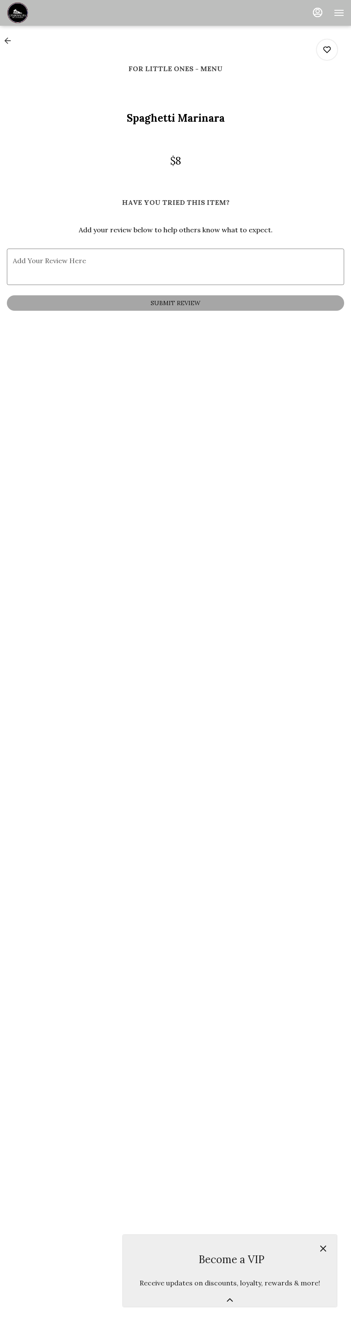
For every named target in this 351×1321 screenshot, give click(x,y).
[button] (10, 41)
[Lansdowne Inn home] (45, 13)
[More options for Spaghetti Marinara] (327, 49)
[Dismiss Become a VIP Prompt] (323, 1248)
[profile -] (317, 12)
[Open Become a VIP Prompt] (230, 1300)
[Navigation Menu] (339, 13)
